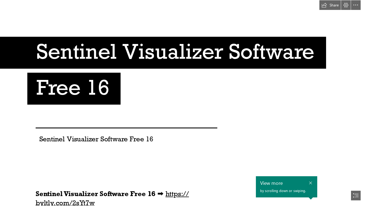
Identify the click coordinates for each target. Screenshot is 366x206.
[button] (330, 5)
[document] (183, 103)
